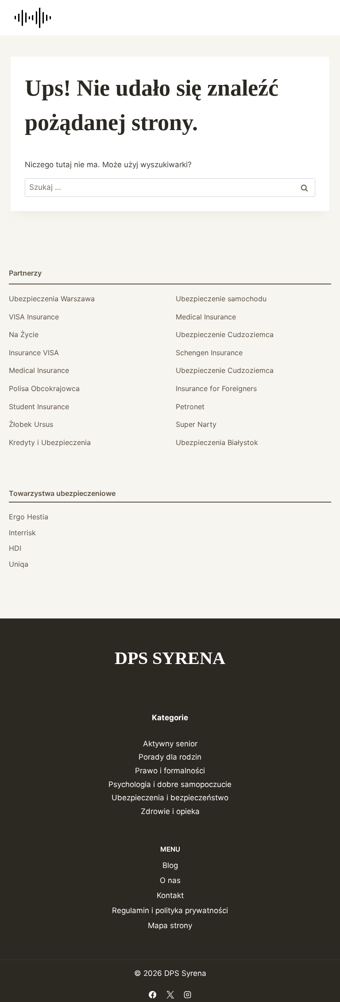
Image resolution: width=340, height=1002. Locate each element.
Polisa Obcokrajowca (44, 388)
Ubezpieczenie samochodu (221, 298)
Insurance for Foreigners (216, 388)
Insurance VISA (34, 352)
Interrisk (22, 532)
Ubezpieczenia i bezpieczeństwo (170, 797)
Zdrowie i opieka (170, 811)
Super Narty (196, 424)
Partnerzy (25, 273)
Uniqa (18, 564)
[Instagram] (187, 994)
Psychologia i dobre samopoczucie (170, 784)
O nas (170, 880)
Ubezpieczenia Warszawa (52, 298)
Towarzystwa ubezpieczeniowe (62, 493)
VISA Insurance (34, 316)
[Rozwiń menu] (318, 17)
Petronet (190, 406)
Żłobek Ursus (31, 424)
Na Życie (24, 334)
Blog (170, 865)
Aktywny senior (170, 743)
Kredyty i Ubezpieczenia (50, 442)
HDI (15, 548)
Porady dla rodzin (170, 756)
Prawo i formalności (170, 770)
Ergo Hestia (28, 516)
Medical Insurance (206, 316)
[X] (170, 994)
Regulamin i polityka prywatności (170, 910)
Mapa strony (170, 925)
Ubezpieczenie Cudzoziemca (225, 334)
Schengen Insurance (209, 352)
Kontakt (170, 895)
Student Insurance (39, 406)
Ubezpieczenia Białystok (217, 442)
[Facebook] (152, 994)
